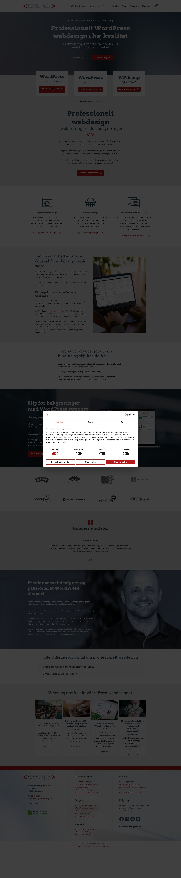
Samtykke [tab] (59, 422)
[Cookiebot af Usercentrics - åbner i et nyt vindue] (126, 415)
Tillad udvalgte (90, 462)
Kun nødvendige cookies (60, 462)
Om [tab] (122, 422)
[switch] (79, 453)
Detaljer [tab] (90, 422)
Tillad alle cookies (120, 462)
